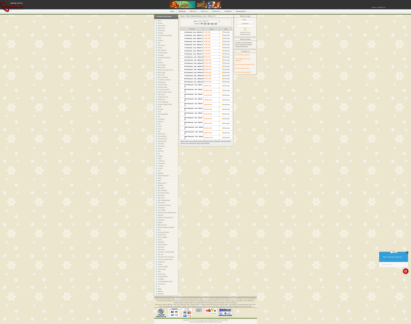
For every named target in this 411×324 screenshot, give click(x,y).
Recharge (182, 11)
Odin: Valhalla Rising (164, 200)
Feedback (228, 11)
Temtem (160, 264)
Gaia (183, 301)
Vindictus (160, 40)
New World (161, 195)
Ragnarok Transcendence (165, 217)
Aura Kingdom (162, 65)
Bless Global (161, 72)
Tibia (159, 271)
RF (206, 302)
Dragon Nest (161, 99)
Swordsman (161, 262)
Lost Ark (160, 168)
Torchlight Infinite (163, 276)
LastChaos (233, 301)
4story (163, 299)
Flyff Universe (162, 134)
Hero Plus (161, 151)
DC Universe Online (163, 89)
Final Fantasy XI (168, 301)
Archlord (190, 299)
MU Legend (161, 188)
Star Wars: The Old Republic (166, 252)
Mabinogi (160, 173)
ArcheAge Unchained (164, 57)
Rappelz (160, 222)
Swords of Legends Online (165, 259)
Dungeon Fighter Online (165, 104)
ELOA (159, 107)
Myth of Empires (162, 190)
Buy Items (159, 304)
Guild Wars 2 (161, 146)
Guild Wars (161, 144)
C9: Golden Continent (164, 80)
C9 (207, 306)
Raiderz (249, 306)
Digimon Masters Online (165, 92)
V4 (158, 286)
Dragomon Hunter (163, 97)
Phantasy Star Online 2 (164, 205)
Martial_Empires (178, 302)
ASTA (159, 60)
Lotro (159, 171)
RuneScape (161, 30)
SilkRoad (160, 33)
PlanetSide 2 (161, 207)
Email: (245, 19)
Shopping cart (381, 7)
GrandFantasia (162, 141)
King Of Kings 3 (233, 304)
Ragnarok (161, 215)
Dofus (159, 21)
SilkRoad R (161, 242)
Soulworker (161, 247)
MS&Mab (160, 185)
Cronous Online (162, 84)
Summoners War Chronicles (166, 257)
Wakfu (159, 289)
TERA (188, 306)
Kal (159, 153)
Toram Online (162, 274)
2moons (222, 306)
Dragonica (241, 299)
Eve (159, 116)
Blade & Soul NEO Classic (165, 70)
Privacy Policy (245, 39)
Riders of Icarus (162, 225)
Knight (160, 158)
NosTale (160, 23)
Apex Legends (162, 50)
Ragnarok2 (161, 220)
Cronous (206, 299)
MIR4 (159, 180)
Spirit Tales (202, 306)
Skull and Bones (162, 244)
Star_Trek (160, 254)
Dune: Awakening (163, 102)
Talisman (183, 304)
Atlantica (160, 62)
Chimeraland (161, 82)
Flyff (159, 131)
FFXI (159, 124)
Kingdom (160, 156)
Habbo (160, 148)
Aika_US (175, 299)
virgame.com (12, 6)
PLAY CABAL (162, 210)
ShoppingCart (241, 11)
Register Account (245, 32)
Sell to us (193, 11)
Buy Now (227, 32)
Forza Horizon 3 (162, 136)
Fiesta (159, 129)
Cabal (201, 299)
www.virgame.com (202, 320)
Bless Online (161, 75)
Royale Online (162, 235)
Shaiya (160, 239)
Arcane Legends (162, 52)
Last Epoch (161, 161)
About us (204, 11)
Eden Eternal (161, 25)
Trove (159, 38)
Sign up (374, 7)
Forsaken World (205, 304)
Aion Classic (161, 45)
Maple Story (161, 28)
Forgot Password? (245, 34)
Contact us (216, 11)
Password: (245, 23)
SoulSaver (243, 306)
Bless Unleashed (163, 77)
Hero (219, 301)
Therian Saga (162, 269)
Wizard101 (161, 294)
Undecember (161, 284)
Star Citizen (161, 249)
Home (172, 11)
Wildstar (160, 291)
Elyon (159, 112)
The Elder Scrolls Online (165, 35)
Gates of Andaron (190, 301)
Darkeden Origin (162, 87)
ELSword (160, 109)
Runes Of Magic (162, 237)
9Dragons (169, 299)
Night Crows (161, 198)
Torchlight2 (161, 279)
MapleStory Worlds (163, 175)
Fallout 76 (161, 121)
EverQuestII (161, 119)
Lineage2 (160, 166)
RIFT (198, 304)
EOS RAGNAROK (163, 114)
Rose (159, 230)
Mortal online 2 (162, 183)
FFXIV (159, 126)
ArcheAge (161, 55)
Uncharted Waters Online (165, 281)
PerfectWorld (201, 302)
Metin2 (186, 302)
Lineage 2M (161, 163)
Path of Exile (161, 203)
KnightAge (236, 306)
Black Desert (161, 67)
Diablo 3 (157, 299)
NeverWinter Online (163, 193)
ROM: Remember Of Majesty (166, 227)
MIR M (160, 178)
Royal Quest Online (163, 232)
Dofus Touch (161, 94)
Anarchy (160, 48)
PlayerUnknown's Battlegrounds (167, 212)
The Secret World (163, 267)
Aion (159, 43)
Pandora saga (223, 304)
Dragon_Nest (233, 299)
